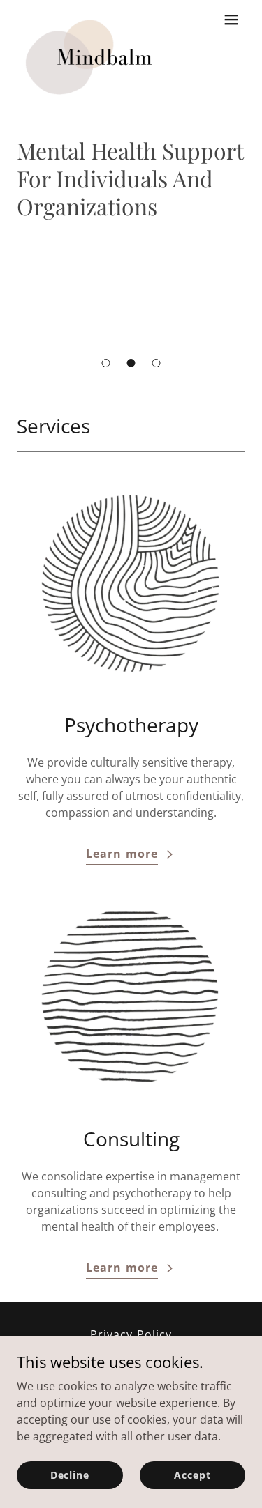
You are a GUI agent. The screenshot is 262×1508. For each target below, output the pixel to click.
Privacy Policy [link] (130, 1334)
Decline (69, 1475)
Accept (192, 1475)
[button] (106, 363)
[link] (92, 19)
